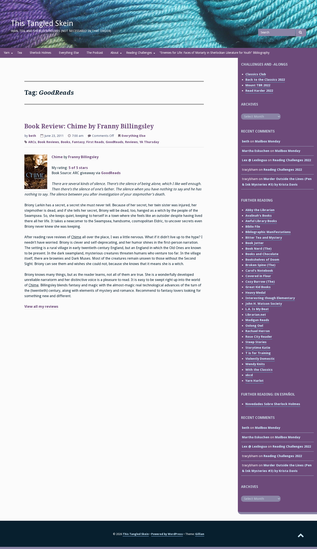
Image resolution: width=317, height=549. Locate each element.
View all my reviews (41, 306)
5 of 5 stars (78, 168)
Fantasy (78, 142)
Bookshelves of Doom (262, 260)
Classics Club (255, 74)
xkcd (249, 375)
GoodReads (114, 142)
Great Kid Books (258, 287)
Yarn (6, 52)
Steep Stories (256, 342)
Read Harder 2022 (259, 91)
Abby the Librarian (260, 210)
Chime (57, 157)
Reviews (131, 142)
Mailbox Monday (267, 141)
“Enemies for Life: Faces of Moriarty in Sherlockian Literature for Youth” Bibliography (215, 52)
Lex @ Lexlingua (254, 160)
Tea (19, 52)
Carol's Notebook (259, 271)
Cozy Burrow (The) (260, 282)
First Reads (95, 142)
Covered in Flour (258, 276)
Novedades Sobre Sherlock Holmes (272, 404)
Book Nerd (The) (258, 249)
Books (65, 142)
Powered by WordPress (167, 534)
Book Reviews (48, 142)
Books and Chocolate (261, 254)
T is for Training (258, 353)
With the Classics (259, 370)
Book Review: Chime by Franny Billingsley (89, 126)
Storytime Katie (257, 348)
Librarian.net (255, 315)
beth (32, 136)
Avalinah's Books (258, 216)
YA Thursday (149, 142)
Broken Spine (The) (260, 265)
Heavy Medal (255, 293)
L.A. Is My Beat (257, 309)
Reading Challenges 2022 (292, 160)
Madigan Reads (257, 320)
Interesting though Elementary (270, 298)
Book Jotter (254, 243)
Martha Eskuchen (255, 151)
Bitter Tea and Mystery (263, 238)
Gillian (199, 534)
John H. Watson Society (263, 304)
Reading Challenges (139, 52)
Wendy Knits (255, 364)
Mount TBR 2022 (257, 85)
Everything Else (69, 52)
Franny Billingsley (83, 157)
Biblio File (252, 227)
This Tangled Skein (42, 23)
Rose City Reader (258, 337)
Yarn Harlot (254, 381)
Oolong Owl (254, 326)
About (114, 52)
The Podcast (94, 52)
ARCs (32, 142)
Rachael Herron (257, 331)
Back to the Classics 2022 (265, 80)
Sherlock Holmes (40, 52)
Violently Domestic (260, 359)
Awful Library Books (261, 221)
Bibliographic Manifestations (268, 232)
